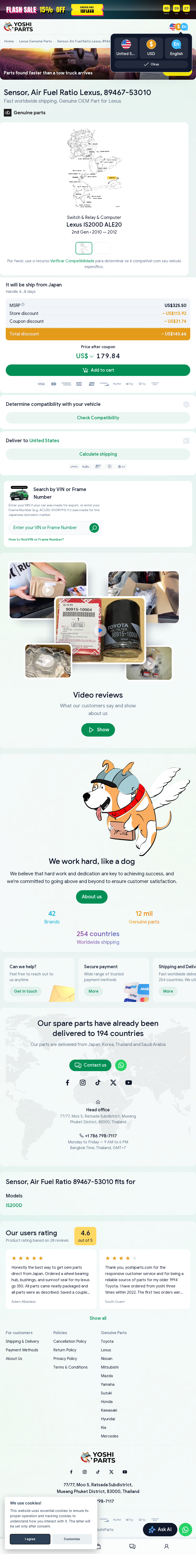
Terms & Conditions (70, 1367)
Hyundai (108, 1419)
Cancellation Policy (69, 1341)
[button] (84, 248)
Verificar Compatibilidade (72, 261)
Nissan (106, 1358)
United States (44, 441)
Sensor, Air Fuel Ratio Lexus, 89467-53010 (90, 41)
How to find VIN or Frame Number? (36, 539)
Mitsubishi (110, 1367)
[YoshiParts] (98, 1457)
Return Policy (64, 1350)
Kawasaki (109, 1410)
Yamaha (107, 1384)
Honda (107, 1401)
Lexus (106, 1350)
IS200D (14, 1205)
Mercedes (110, 1436)
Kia (103, 1427)
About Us (14, 1358)
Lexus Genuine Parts (35, 41)
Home (9, 41)
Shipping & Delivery (22, 1341)
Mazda (107, 1376)
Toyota (107, 1341)
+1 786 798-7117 (101, 1136)
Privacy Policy (65, 1358)
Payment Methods (22, 1350)
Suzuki (106, 1393)
